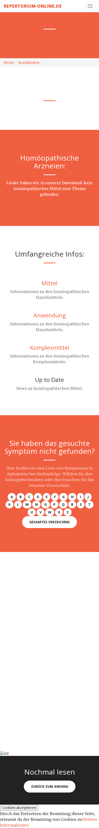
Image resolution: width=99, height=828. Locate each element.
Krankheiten (28, 62)
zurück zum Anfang (49, 786)
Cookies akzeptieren (19, 807)
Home (9, 62)
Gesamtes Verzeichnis (49, 522)
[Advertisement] (49, 601)
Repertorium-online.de (33, 6)
